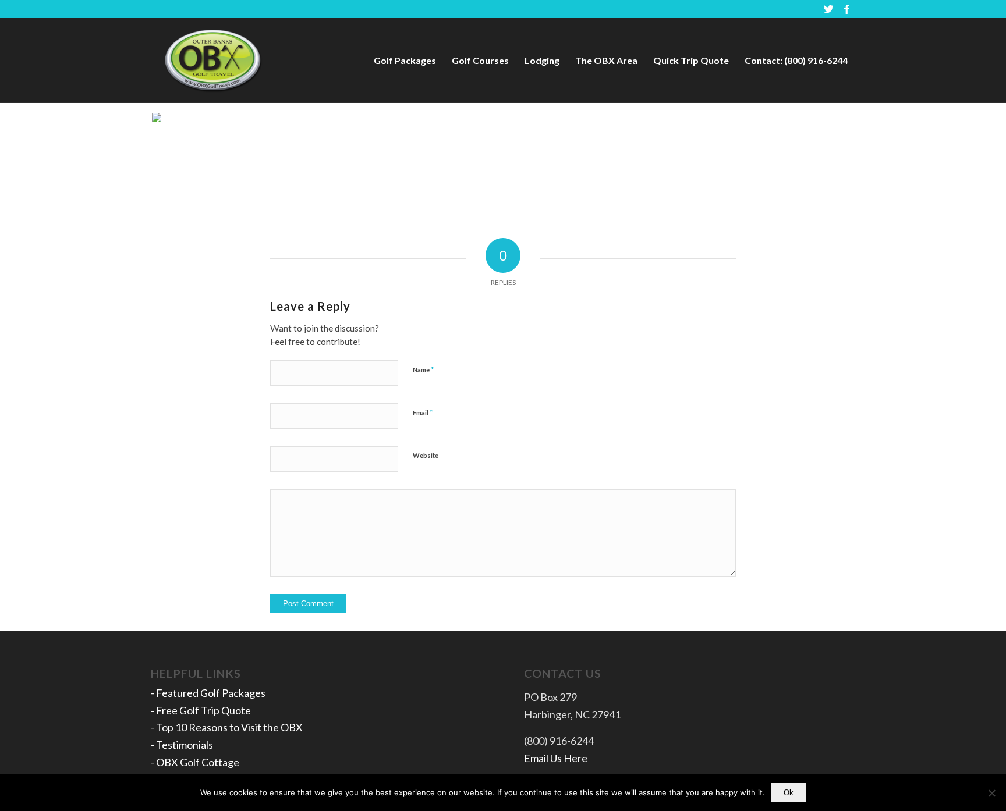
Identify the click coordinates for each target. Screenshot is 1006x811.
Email (423, 412)
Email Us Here (555, 758)
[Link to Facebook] (846, 8)
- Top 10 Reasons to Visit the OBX (227, 727)
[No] (991, 793)
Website (425, 455)
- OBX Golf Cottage (195, 762)
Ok (789, 792)
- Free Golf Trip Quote (201, 710)
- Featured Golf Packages (208, 692)
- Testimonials (182, 744)
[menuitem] (405, 60)
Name (423, 369)
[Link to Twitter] (828, 8)
